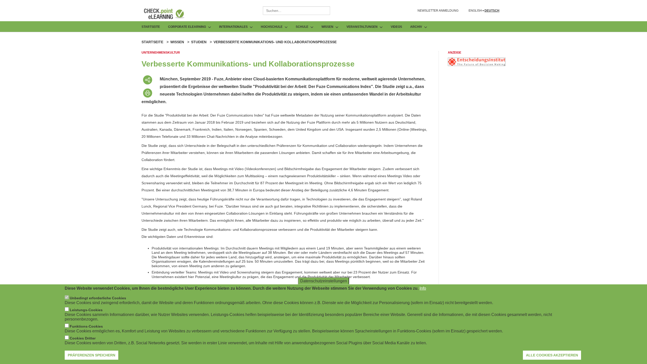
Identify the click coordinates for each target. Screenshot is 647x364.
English (475, 10)
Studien (198, 42)
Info (423, 288)
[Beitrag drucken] (147, 93)
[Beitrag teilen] (147, 79)
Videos (396, 27)
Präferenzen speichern (91, 355)
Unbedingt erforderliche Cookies (98, 298)
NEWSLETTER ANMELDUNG (438, 10)
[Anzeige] (476, 64)
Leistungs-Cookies (86, 310)
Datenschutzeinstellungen (323, 281)
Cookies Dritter (83, 338)
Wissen (177, 42)
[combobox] (296, 10)
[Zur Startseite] (168, 13)
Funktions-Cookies (86, 326)
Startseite (151, 27)
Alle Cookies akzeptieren (552, 355)
